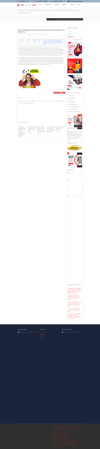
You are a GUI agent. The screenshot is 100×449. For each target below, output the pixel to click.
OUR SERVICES (42, 334)
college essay (52, 41)
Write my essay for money (29, 103)
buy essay (48, 41)
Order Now (41, 335)
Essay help (58, 41)
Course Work (38, 34)
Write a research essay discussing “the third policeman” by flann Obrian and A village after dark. (41, 130)
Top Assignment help (60, 101)
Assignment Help (42, 333)
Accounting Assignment (51, 39)
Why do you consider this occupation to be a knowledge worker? (73, 310)
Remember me (71, 36)
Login (69, 39)
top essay (52, 42)
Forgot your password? (77, 39)
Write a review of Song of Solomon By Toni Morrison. (60, 128)
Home (41, 332)
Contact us (41, 336)
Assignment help (33, 101)
